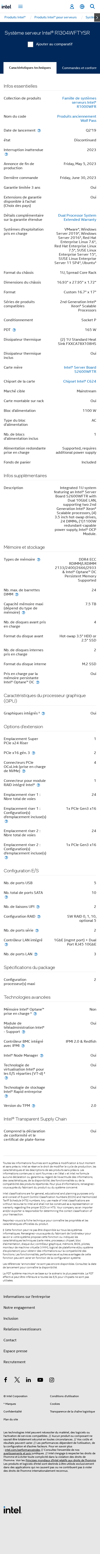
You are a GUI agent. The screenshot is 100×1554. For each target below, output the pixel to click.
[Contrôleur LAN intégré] (6, 944)
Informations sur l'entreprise (26, 1296)
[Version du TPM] (33, 1106)
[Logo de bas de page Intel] (12, 1509)
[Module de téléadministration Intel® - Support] (23, 1032)
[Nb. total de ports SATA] (6, 897)
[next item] (97, 17)
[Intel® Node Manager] (41, 1055)
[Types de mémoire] (38, 559)
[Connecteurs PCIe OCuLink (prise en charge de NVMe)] (23, 771)
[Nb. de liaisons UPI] (37, 907)
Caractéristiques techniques (30, 68)
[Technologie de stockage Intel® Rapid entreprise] (6, 1096)
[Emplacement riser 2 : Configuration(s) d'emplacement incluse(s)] (6, 857)
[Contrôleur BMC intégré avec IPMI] (23, 1046)
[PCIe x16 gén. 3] (33, 753)
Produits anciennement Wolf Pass (76, 118)
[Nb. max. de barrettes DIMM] (16, 594)
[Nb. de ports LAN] (35, 954)
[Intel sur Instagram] (52, 1380)
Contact (10, 1340)
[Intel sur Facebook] (6, 1380)
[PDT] (14, 330)
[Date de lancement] (39, 130)
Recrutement (14, 1362)
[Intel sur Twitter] (17, 1380)
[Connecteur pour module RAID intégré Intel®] (38, 785)
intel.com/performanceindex (22, 1450)
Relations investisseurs (22, 1329)
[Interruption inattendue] (6, 154)
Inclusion (10, 1318)
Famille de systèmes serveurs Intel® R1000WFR (79, 102)
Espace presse (15, 1351)
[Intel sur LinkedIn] (29, 1380)
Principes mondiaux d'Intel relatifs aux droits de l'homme (61, 1460)
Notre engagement (19, 1307)
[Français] (82, 6)
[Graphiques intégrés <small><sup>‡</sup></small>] (43, 713)
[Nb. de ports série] (37, 930)
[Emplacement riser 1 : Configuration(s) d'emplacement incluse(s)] (6, 821)
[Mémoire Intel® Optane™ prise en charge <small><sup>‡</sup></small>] (35, 1013)
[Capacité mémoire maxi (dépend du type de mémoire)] (23, 612)
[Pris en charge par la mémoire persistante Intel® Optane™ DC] (37, 682)
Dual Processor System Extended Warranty (77, 217)
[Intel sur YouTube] (40, 1380)
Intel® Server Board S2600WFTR (80, 369)
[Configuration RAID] (38, 916)
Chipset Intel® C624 (79, 381)
